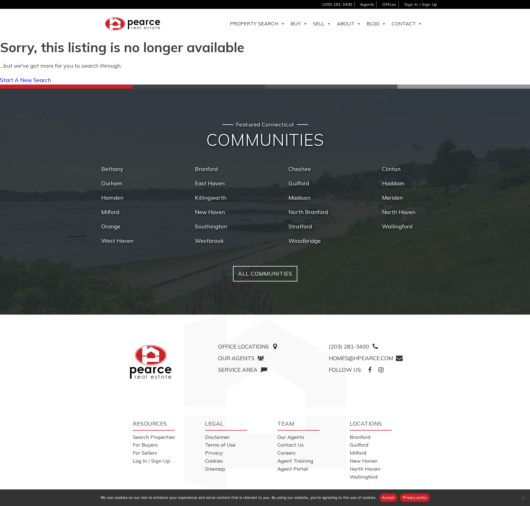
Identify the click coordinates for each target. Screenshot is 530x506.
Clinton (391, 168)
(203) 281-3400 (337, 4)
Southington (211, 226)
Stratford (300, 226)
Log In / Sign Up (151, 461)
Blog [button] (373, 23)
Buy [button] (296, 23)
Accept (388, 497)
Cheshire (299, 168)
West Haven (117, 240)
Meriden (392, 197)
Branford (206, 168)
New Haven (210, 212)
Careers (286, 453)
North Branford (308, 212)
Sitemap (215, 469)
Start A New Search (25, 80)
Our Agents (290, 437)
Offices (389, 4)
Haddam (393, 183)
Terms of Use (220, 445)
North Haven (398, 212)
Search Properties (154, 437)
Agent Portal (292, 469)
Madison (299, 197)
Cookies (214, 461)
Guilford (298, 183)
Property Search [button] (254, 23)
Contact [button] (404, 23)
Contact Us (290, 445)
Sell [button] (319, 23)
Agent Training (295, 461)
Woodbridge (304, 240)
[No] (523, 497)
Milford (110, 212)
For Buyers (145, 445)
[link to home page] (150, 362)
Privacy (214, 453)
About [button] (345, 23)
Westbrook (209, 240)
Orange (110, 226)
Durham (111, 183)
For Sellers (145, 453)
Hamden (112, 197)
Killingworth (210, 197)
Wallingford (397, 226)
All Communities (265, 273)
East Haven (210, 183)
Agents (367, 4)
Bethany (112, 168)
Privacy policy (415, 497)
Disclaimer (217, 437)
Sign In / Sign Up (420, 4)
